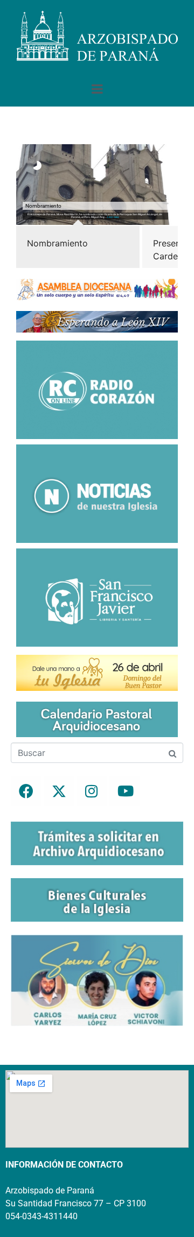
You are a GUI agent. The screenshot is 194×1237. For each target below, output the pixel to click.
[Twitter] (59, 791)
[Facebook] (26, 791)
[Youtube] (124, 791)
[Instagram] (92, 791)
